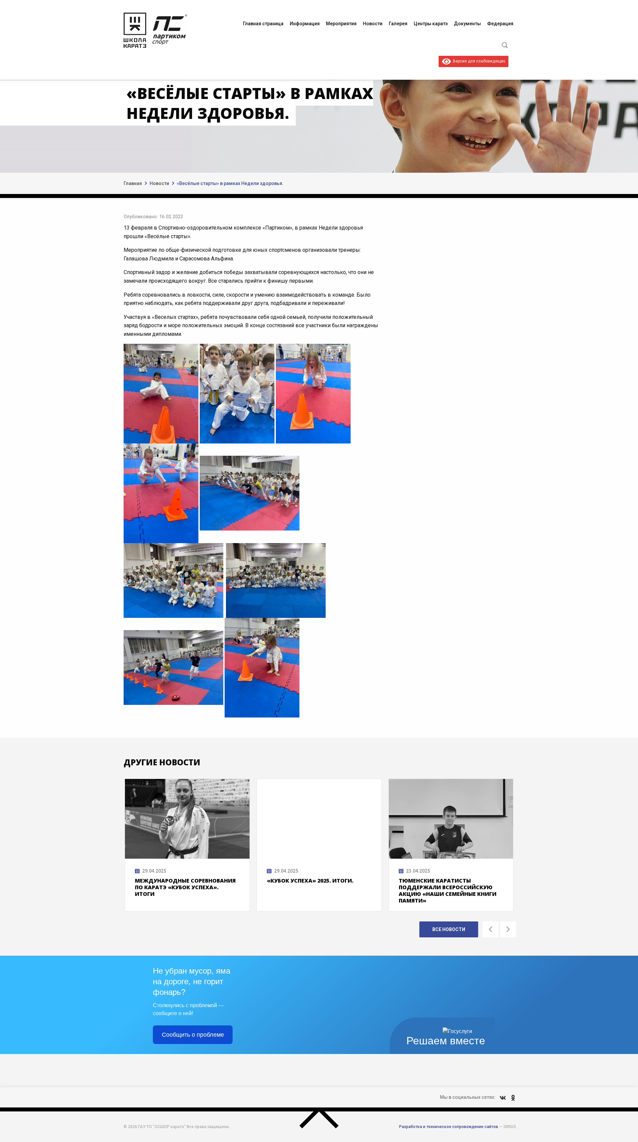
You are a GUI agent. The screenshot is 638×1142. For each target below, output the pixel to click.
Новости (372, 23)
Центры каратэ (431, 23)
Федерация (500, 23)
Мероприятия (341, 23)
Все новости (448, 929)
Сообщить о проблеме (193, 1034)
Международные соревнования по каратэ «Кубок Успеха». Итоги (185, 887)
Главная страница (263, 23)
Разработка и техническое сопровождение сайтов (448, 1126)
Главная (133, 183)
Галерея (398, 23)
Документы (467, 23)
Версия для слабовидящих (478, 61)
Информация (305, 23)
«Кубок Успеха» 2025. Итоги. (310, 880)
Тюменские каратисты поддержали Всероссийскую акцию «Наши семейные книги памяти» (447, 890)
